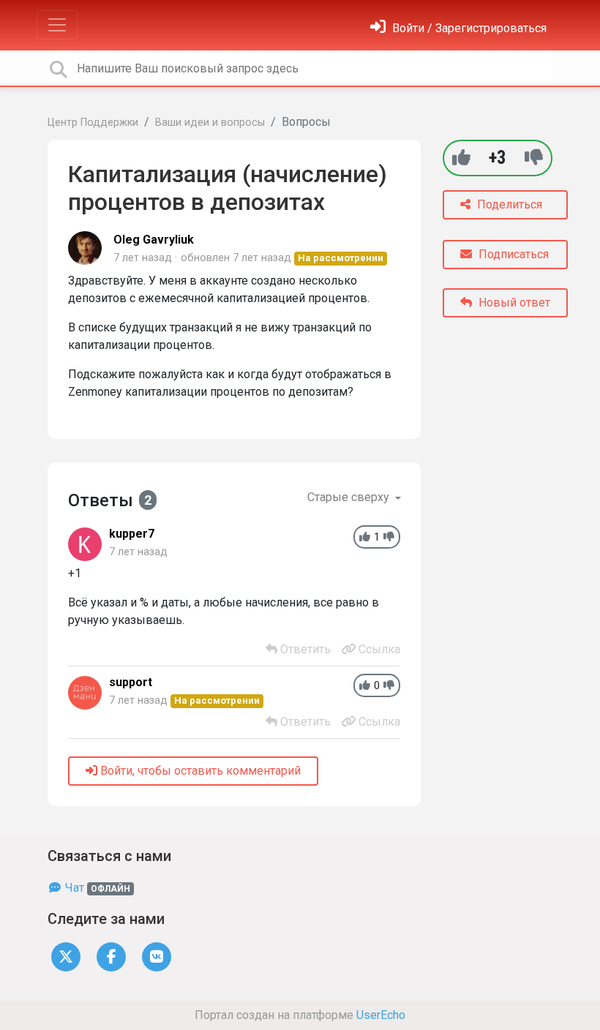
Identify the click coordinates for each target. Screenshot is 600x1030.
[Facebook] (111, 956)
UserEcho (380, 1015)
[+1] (461, 157)
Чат (96, 888)
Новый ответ (513, 302)
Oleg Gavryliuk (153, 240)
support (130, 682)
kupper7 (131, 534)
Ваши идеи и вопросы (210, 122)
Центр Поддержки (93, 122)
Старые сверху (349, 497)
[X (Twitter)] (66, 956)
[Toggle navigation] (57, 25)
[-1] (534, 157)
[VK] (156, 956)
